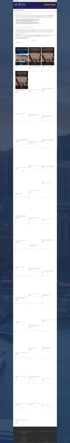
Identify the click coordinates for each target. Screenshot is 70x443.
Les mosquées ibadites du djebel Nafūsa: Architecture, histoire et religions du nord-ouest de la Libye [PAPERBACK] (21, 216)
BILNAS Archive (24, 440)
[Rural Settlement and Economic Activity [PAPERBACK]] (34, 156)
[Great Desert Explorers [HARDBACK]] (48, 177)
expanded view (48, 438)
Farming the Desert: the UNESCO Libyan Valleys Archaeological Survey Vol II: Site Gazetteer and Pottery (48, 240)
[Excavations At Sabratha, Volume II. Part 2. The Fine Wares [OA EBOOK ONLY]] (34, 233)
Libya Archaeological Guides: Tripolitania (47, 378)
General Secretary (38, 23)
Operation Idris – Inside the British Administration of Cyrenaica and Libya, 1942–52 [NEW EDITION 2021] (35, 142)
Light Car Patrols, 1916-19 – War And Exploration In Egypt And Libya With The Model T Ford (22, 420)
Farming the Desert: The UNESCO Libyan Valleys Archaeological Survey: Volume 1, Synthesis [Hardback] (48, 89)
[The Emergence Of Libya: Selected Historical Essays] (21, 367)
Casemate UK (35, 20)
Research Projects (24, 438)
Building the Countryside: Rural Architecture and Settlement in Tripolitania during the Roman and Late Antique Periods (22, 140)
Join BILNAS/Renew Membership (24, 433)
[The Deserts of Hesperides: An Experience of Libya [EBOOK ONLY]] (34, 207)
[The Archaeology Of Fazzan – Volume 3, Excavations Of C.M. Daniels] (48, 285)
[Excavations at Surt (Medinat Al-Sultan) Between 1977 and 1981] (48, 311)
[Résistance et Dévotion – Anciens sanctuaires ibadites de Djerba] (34, 80)
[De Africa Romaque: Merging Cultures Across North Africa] (34, 181)
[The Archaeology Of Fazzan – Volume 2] (21, 312)
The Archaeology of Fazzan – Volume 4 (33, 294)
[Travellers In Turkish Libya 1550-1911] (48, 393)
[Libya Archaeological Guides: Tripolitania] (48, 368)
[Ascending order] (38, 40)
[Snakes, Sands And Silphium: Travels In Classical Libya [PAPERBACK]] (34, 393)
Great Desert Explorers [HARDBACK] (46, 182)
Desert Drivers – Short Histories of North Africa (21, 167)
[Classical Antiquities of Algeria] (21, 182)
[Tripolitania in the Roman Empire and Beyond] (21, 56)
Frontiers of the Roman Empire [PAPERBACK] (21, 113)
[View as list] (35, 44)
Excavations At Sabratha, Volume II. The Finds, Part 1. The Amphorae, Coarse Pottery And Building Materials (34, 326)
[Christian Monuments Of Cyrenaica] (21, 257)
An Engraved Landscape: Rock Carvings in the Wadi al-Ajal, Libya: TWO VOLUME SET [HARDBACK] (21, 90)
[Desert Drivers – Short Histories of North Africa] (21, 157)
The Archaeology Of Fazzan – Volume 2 (20, 321)
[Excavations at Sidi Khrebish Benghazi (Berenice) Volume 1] (21, 341)
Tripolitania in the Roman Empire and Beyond (21, 65)
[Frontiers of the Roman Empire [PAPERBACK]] (21, 104)
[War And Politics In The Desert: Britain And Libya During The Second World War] (21, 393)
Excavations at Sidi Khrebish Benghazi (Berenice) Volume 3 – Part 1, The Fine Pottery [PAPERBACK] (22, 298)
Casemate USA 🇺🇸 (34, 21)
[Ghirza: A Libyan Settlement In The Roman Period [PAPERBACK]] (21, 231)
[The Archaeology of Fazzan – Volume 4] (34, 285)
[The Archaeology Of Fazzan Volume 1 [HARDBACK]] (34, 339)
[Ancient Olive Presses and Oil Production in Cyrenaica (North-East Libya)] (34, 105)
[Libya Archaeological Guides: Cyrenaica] (48, 207)
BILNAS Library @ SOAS (24, 439)
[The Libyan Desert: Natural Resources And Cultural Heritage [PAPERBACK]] (48, 339)
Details (22, 68)
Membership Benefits (24, 432)
